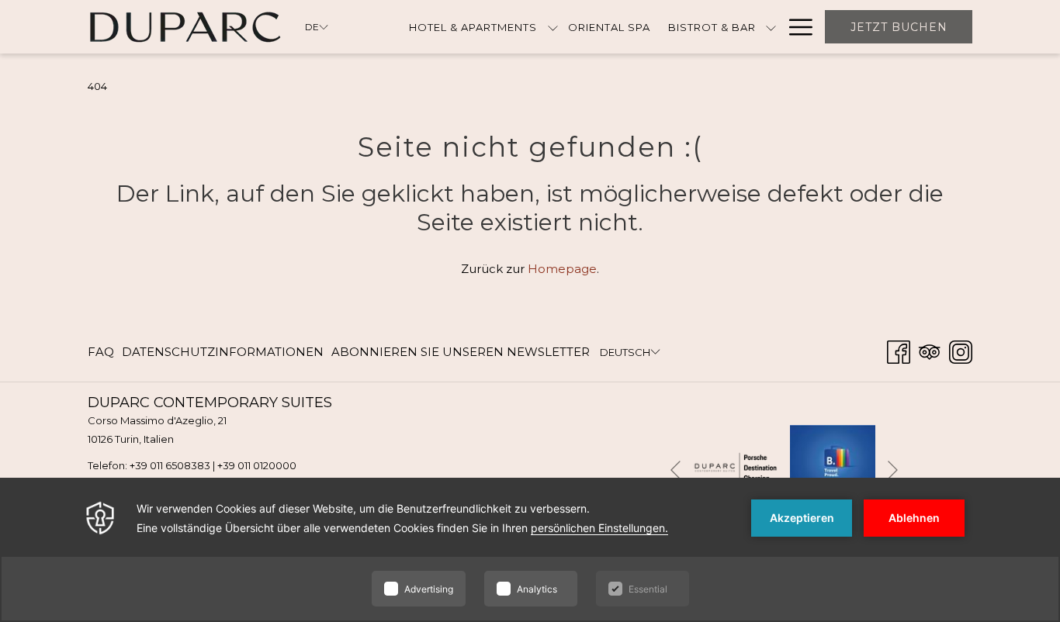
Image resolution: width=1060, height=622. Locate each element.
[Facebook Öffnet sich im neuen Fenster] (898, 350)
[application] (530, 550)
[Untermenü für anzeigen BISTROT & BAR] (771, 27)
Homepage (562, 268)
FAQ (101, 351)
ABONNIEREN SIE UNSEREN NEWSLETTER (460, 355)
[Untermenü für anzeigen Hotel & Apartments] (552, 27)
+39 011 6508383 (170, 465)
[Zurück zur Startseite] (185, 27)
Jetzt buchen (898, 27)
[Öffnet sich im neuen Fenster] (735, 465)
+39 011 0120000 (256, 465)
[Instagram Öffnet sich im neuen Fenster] (960, 350)
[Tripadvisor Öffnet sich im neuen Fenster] (929, 350)
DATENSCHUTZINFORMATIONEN (223, 351)
